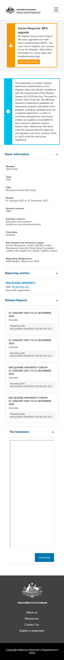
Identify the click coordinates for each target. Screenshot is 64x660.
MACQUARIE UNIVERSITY (20, 282)
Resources (32, 618)
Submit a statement (31, 630)
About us (31, 612)
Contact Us (32, 624)
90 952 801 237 (20, 286)
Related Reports (16, 300)
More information (29, 61)
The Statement (19, 432)
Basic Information (17, 154)
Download (44, 557)
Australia (30, 321)
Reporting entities (17, 273)
